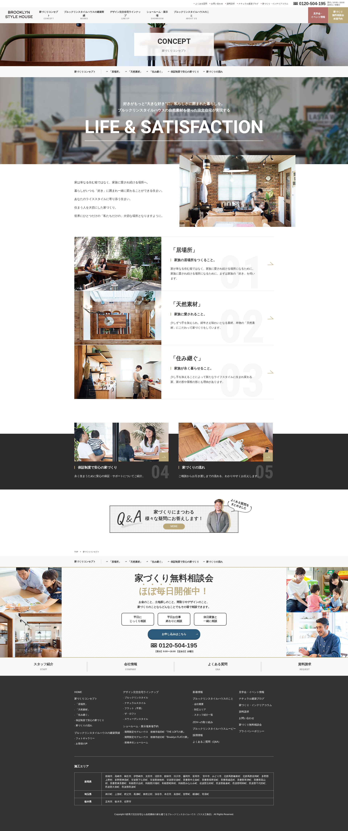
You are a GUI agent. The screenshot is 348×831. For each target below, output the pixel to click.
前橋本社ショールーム (136, 742)
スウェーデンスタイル (136, 719)
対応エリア (200, 709)
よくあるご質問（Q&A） (207, 741)
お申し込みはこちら (174, 634)
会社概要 (199, 704)
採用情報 (198, 735)
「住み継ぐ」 (157, 71)
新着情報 (198, 692)
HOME (78, 692)
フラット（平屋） (134, 708)
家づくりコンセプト (85, 71)
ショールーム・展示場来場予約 (141, 726)
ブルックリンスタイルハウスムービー (214, 728)
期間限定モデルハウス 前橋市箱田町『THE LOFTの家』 (155, 731)
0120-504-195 (312, 3)
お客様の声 (82, 743)
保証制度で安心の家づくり (185, 71)
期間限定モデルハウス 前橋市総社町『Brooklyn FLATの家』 (157, 737)
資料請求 (231, 4)
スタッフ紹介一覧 (203, 714)
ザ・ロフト (130, 713)
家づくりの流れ (214, 71)
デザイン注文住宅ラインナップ (141, 692)
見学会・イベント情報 (318, 15)
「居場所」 (115, 71)
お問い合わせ (217, 4)
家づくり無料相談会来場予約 (338, 15)
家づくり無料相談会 (250, 724)
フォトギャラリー (85, 738)
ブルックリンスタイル (136, 697)
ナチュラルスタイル (135, 703)
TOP (76, 552)
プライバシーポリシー (251, 731)
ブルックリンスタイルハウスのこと (213, 698)
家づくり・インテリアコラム (275, 4)
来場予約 (318, 825)
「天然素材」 (135, 71)
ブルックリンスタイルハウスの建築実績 (97, 732)
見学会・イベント (272, 825)
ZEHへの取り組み (203, 722)
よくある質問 (201, 4)
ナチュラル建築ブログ (248, 4)
